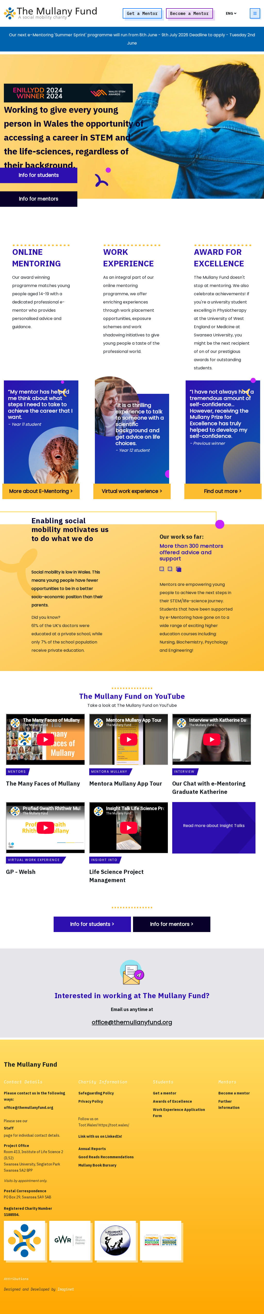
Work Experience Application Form (179, 1112)
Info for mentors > (171, 924)
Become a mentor (234, 1093)
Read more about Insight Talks (214, 826)
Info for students (39, 175)
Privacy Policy (90, 1101)
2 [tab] (170, 569)
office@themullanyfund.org (132, 1022)
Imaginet (65, 1289)
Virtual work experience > (132, 491)
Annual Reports (92, 1148)
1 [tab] (162, 569)
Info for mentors (38, 198)
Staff (9, 1128)
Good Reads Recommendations (106, 1157)
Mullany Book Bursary (97, 1165)
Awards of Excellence (172, 1101)
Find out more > (223, 491)
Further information (229, 1104)
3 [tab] (178, 569)
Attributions (16, 1279)
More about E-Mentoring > (41, 491)
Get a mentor (164, 1093)
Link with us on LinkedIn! (100, 1136)
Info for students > (92, 924)
